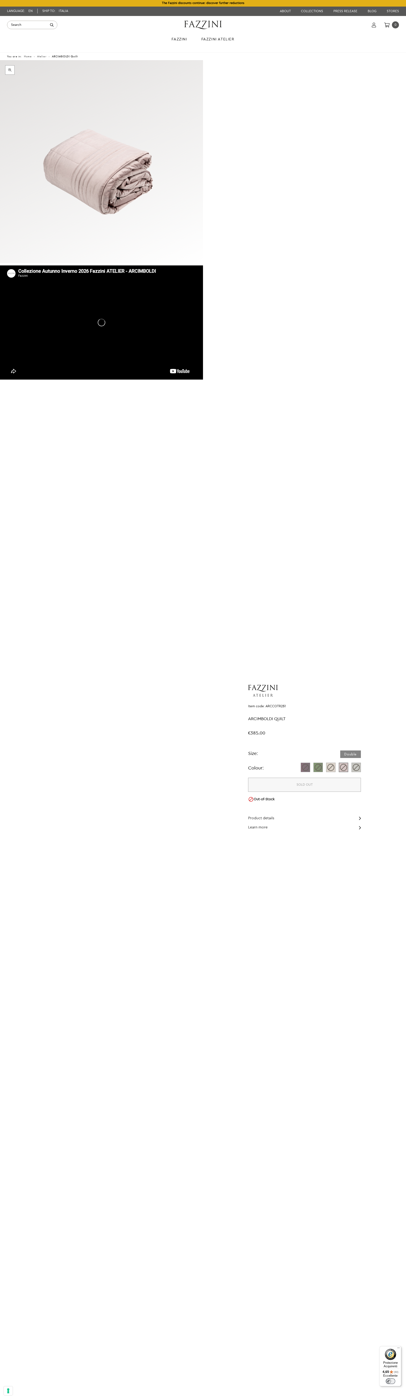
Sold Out (305, 784)
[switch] (390, 1381)
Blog (372, 11)
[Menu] (398, 1349)
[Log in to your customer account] (374, 25)
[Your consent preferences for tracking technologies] (8, 1390)
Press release (345, 11)
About (286, 11)
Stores (393, 11)
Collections (312, 11)
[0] (387, 25)
